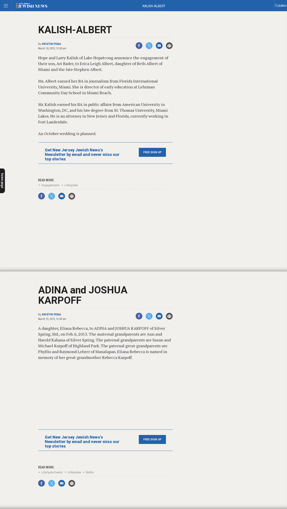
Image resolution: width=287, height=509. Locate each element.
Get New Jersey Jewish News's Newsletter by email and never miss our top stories (82, 154)
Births (89, 472)
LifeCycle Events (52, 472)
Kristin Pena (51, 44)
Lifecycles (71, 185)
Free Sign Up (152, 152)
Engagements (50, 185)
